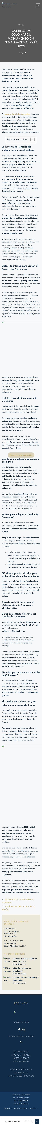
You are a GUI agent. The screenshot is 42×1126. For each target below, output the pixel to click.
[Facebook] (19, 1030)
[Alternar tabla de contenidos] (31, 140)
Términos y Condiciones (21, 1095)
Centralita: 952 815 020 (13, 941)
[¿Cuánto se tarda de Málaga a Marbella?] (7, 979)
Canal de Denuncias (21, 1104)
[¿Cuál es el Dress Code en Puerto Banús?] (7, 960)
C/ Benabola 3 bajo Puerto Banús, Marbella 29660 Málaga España (12, 933)
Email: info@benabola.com (15, 946)
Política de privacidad (21, 1098)
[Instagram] (23, 1030)
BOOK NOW (21, 1003)
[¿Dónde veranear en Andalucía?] (7, 970)
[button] (37, 1121)
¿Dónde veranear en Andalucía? (21, 969)
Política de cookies (21, 1101)
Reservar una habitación (21, 455)
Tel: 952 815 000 (10, 943)
